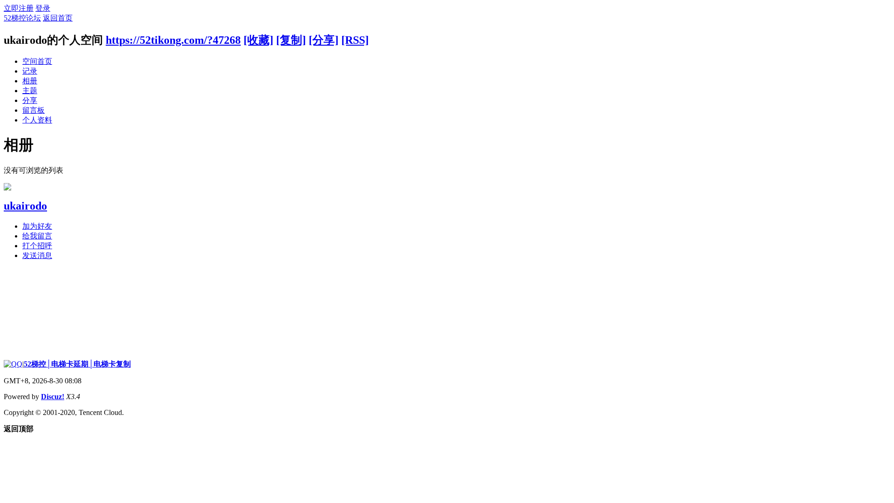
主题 (29, 91)
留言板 (33, 110)
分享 (29, 100)
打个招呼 (37, 246)
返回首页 (58, 18)
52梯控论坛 (22, 18)
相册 (29, 81)
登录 (42, 8)
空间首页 (37, 61)
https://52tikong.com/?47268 (173, 40)
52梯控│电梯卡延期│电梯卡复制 (77, 364)
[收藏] (258, 40)
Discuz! (52, 397)
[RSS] (355, 40)
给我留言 (37, 236)
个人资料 (37, 120)
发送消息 (37, 255)
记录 (29, 71)
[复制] (291, 40)
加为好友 (37, 226)
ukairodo (25, 206)
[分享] (324, 40)
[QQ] (13, 364)
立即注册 (19, 8)
